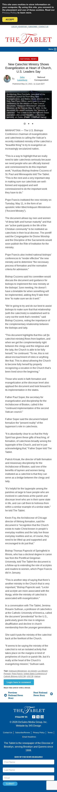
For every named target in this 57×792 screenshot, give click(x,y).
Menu (50, 49)
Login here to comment (19, 682)
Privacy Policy (9, 12)
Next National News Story (40, 694)
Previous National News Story (15, 695)
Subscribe (32, 26)
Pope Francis (17, 674)
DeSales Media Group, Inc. (32, 722)
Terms (50, 733)
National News (28, 59)
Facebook (34, 717)
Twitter (38, 717)
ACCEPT (10, 19)
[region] (28, 110)
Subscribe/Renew (22, 733)
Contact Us (43, 26)
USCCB (30, 676)
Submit (10, 783)
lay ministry (32, 671)
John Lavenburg (22, 78)
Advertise (22, 26)
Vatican (37, 676)
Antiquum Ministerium (18, 671)
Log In (14, 26)
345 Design (35, 725)
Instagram (42, 717)
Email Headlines (29, 737)
